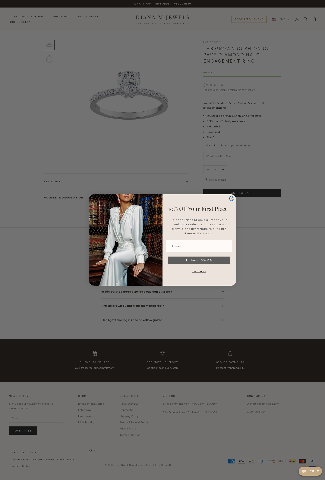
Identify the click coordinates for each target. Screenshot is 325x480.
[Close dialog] (231, 198)
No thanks (199, 271)
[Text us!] (310, 471)
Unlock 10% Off (199, 260)
